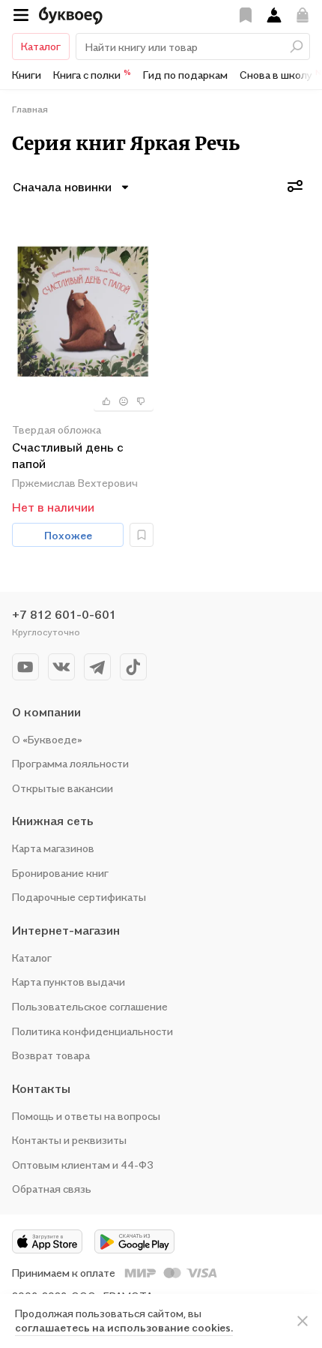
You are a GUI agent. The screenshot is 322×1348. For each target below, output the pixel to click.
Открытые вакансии (62, 788)
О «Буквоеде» (47, 739)
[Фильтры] (295, 186)
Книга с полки (92, 74)
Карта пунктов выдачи (68, 981)
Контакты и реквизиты (69, 1139)
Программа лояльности (70, 763)
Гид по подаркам (185, 74)
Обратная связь (51, 1188)
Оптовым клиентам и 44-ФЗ (83, 1164)
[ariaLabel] (302, 1320)
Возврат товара (51, 1055)
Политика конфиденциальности (92, 1031)
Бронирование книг (60, 872)
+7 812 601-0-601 (64, 614)
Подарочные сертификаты (79, 896)
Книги (26, 74)
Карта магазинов (53, 848)
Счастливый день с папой (68, 455)
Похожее (68, 535)
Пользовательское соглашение (90, 1006)
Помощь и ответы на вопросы (86, 1115)
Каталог (41, 46)
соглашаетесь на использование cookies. (124, 1327)
